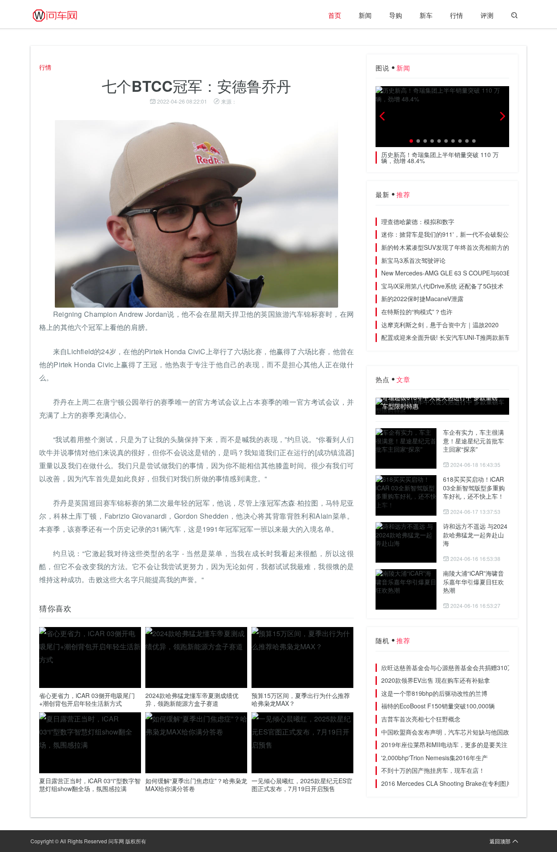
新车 (426, 15)
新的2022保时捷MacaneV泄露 (422, 298)
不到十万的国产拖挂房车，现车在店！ (433, 770)
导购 (395, 15)
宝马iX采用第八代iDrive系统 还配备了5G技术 (442, 286)
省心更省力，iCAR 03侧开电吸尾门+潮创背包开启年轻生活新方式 (87, 699)
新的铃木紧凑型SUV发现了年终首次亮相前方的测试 (451, 247)
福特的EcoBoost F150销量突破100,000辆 (438, 705)
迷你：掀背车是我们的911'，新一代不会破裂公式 (448, 234)
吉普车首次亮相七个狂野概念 (420, 718)
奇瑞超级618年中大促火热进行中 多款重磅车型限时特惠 (440, 401)
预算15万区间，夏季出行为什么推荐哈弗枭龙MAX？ (301, 699)
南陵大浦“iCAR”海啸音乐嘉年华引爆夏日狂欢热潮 (473, 581)
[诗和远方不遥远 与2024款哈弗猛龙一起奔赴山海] (406, 542)
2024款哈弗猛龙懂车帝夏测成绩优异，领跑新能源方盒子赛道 (191, 699)
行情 (456, 15)
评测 (486, 15)
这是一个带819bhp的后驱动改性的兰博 (434, 693)
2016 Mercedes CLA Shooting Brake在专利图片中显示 (455, 783)
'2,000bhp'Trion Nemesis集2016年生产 (434, 757)
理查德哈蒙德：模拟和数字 (417, 221)
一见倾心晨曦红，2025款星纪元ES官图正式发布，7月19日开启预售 (302, 784)
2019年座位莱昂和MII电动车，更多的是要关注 (444, 744)
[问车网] (60, 15)
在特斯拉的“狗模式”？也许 (417, 311)
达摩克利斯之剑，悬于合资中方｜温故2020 (440, 324)
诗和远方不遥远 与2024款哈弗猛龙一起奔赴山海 (475, 534)
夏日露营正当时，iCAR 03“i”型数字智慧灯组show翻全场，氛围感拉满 (90, 784)
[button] (411, 141)
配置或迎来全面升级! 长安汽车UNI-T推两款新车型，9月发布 (462, 337)
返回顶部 (500, 841)
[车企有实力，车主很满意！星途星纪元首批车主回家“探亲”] (406, 448)
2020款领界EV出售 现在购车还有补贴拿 (435, 680)
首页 (334, 15)
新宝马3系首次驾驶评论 (413, 260)
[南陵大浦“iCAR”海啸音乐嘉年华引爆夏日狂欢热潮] (406, 589)
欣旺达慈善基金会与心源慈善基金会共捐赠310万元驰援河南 (462, 667)
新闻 (365, 15)
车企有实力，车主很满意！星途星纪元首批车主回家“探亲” (473, 440)
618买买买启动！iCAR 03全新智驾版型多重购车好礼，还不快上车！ (474, 487)
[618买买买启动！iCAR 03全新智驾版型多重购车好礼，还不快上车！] (406, 495)
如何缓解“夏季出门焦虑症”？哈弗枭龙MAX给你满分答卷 (196, 784)
